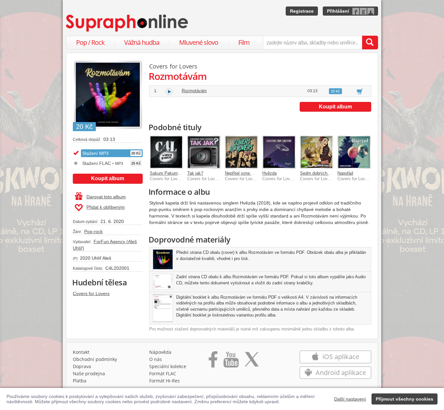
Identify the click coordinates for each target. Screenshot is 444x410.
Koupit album (107, 178)
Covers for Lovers (91, 293)
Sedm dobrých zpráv (319, 173)
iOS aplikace (340, 356)
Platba (79, 381)
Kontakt (81, 352)
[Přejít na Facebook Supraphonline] (213, 361)
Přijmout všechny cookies (404, 399)
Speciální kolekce (167, 366)
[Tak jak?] (204, 152)
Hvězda (269, 173)
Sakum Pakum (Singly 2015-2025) (182, 173)
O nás (155, 359)
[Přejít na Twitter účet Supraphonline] (251, 361)
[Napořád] (354, 152)
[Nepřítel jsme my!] (241, 152)
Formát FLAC (162, 373)
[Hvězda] (279, 152)
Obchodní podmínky (95, 359)
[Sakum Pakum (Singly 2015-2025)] (166, 152)
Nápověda (160, 352)
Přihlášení (338, 11)
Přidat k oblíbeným (105, 207)
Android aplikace (340, 372)
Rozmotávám (194, 90)
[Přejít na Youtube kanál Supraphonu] (231, 361)
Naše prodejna (89, 373)
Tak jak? (195, 173)
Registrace (302, 11)
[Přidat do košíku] (360, 91)
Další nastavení (350, 399)
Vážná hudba (141, 42)
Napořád (345, 173)
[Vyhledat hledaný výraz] (370, 42)
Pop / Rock (90, 42)
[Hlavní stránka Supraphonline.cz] (127, 23)
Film (244, 42)
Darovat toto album (106, 196)
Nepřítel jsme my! (241, 173)
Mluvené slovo (198, 42)
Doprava (82, 366)
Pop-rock (93, 231)
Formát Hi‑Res (164, 381)
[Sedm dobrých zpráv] (316, 152)
